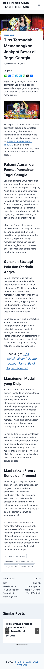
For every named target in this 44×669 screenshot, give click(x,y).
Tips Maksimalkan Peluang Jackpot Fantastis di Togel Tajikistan (11, 588)
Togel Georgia (11, 566)
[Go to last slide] (7, 631)
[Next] (37, 631)
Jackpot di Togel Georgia (15, 556)
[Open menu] (39, 5)
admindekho (11, 64)
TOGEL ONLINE (9, 35)
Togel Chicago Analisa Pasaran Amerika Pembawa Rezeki (19, 627)
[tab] (17, 644)
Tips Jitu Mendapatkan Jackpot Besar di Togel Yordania (33, 586)
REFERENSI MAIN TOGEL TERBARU (19, 561)
